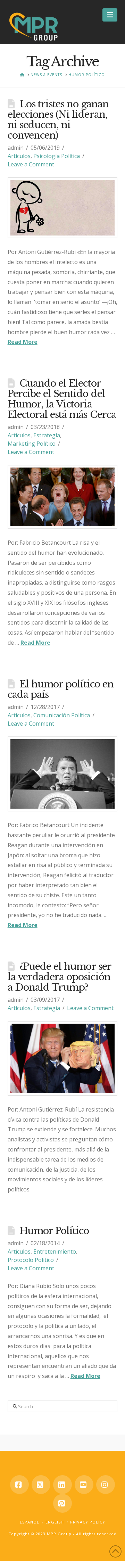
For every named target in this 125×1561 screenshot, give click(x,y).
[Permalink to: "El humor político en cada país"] (62, 774)
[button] (109, 15)
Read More (23, 342)
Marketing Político (32, 443)
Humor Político (54, 1231)
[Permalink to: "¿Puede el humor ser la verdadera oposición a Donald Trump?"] (62, 1058)
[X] (41, 1484)
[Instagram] (105, 1484)
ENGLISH (54, 1522)
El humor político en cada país (61, 689)
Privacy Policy (87, 1522)
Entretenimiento (54, 1251)
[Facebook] (19, 1484)
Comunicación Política (61, 715)
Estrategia (46, 435)
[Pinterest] (62, 1503)
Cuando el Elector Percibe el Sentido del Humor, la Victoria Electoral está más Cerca (62, 399)
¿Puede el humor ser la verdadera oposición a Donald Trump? (59, 977)
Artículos (19, 156)
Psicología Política (56, 156)
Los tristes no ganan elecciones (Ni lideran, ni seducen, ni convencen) (58, 119)
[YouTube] (84, 1484)
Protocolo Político (31, 1260)
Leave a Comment (31, 164)
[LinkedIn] (62, 1484)
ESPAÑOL (29, 1522)
